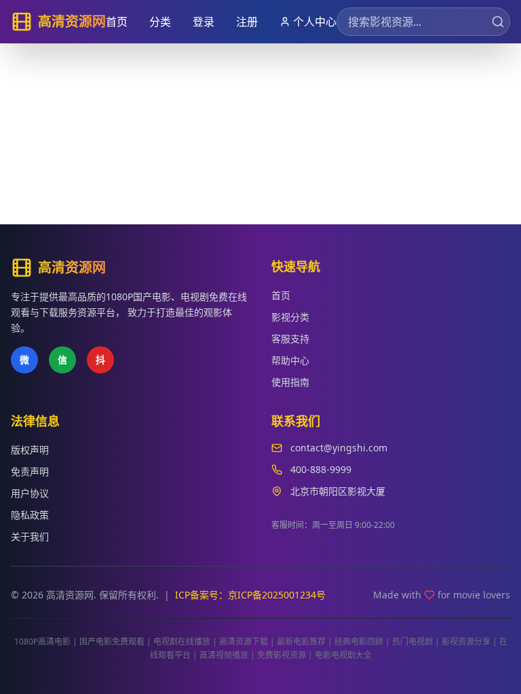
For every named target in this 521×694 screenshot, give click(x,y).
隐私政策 (30, 514)
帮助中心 (290, 360)
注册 (247, 21)
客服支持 (290, 338)
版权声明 (30, 449)
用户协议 (30, 493)
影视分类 (290, 316)
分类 (160, 21)
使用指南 (290, 381)
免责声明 (30, 471)
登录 (203, 21)
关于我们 (30, 536)
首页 (117, 21)
